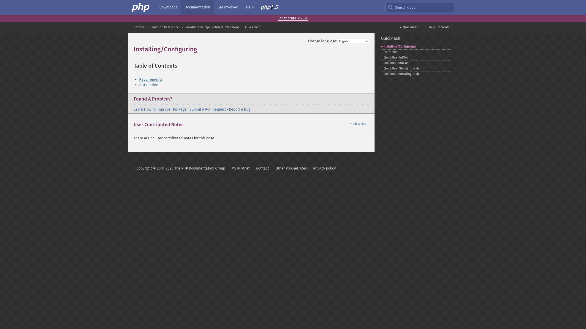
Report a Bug (239, 109)
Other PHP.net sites (291, 168)
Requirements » (440, 27)
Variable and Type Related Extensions (212, 27)
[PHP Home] (141, 7)
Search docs (405, 7)
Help (250, 7)
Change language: (322, 41)
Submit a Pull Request (208, 109)
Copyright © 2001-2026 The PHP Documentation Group (180, 168)
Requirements (150, 79)
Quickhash (252, 27)
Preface (139, 27)
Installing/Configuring (400, 46)
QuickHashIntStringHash (401, 74)
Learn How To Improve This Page (160, 109)
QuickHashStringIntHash (401, 68)
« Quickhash (409, 27)
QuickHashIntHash (397, 63)
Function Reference (165, 27)
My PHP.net (240, 168)
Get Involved (228, 7)
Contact (262, 168)
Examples (391, 52)
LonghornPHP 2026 (293, 18)
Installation (148, 85)
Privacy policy (324, 168)
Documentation (197, 7)
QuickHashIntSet (396, 57)
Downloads (168, 7)
